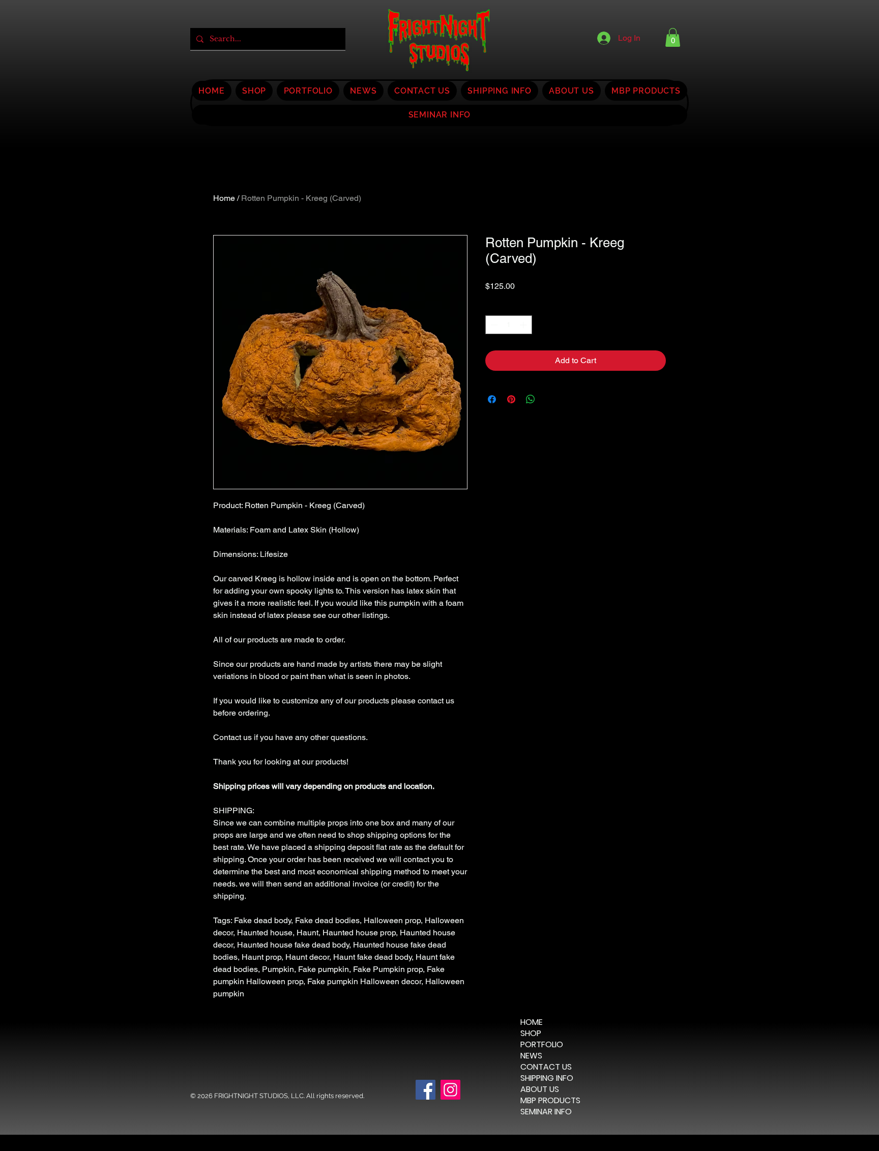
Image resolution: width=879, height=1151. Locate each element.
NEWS (531, 1055)
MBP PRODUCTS (550, 1100)
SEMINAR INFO (546, 1111)
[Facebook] (425, 1090)
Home (224, 198)
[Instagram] (450, 1090)
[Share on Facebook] (492, 399)
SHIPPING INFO (546, 1078)
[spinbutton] (509, 325)
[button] (673, 37)
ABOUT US (539, 1089)
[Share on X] (550, 399)
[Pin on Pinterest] (511, 399)
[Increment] (524, 325)
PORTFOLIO (541, 1044)
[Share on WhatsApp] (530, 399)
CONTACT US (546, 1067)
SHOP (530, 1033)
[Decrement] (493, 325)
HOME (531, 1022)
